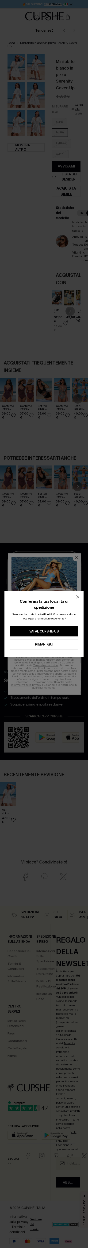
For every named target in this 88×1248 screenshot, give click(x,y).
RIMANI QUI (44, 644)
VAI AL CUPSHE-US (44, 631)
